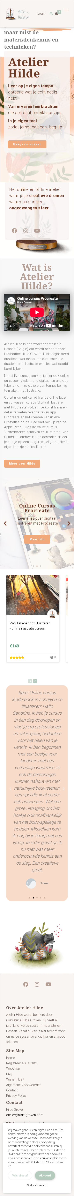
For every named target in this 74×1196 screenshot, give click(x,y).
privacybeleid (50, 1158)
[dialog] (37, 598)
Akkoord (45, 1175)
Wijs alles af (20, 1175)
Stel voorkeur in (37, 1185)
